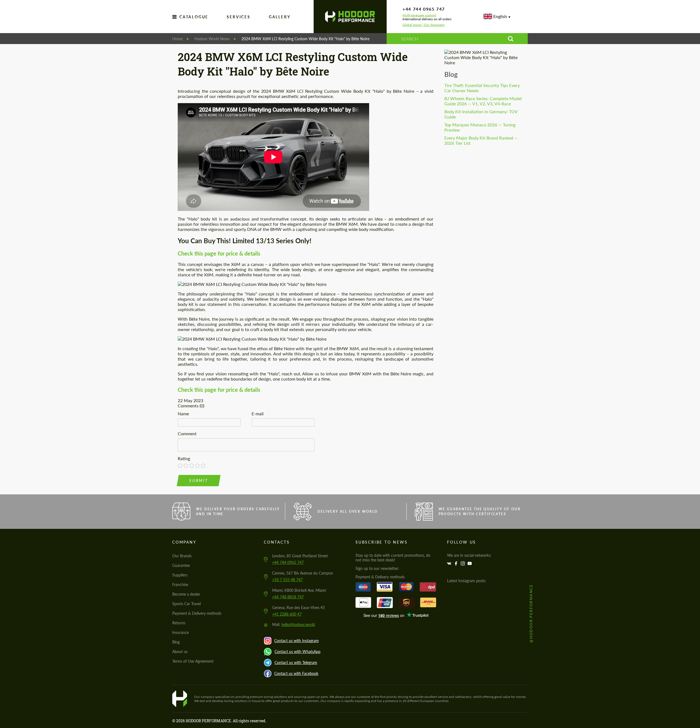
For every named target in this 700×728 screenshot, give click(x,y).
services (238, 16)
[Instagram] (463, 563)
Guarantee (181, 565)
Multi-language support (419, 15)
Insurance (180, 632)
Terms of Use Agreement (193, 661)
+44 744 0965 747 (423, 8)
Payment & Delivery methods (196, 613)
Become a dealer (186, 594)
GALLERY (280, 16)
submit (199, 480)
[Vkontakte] (450, 563)
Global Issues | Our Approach (423, 25)
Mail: (293, 624)
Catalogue (193, 16)
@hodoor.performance (531, 613)
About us (180, 651)
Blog (451, 74)
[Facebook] (456, 563)
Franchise (180, 584)
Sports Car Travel (186, 603)
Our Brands (182, 555)
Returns (178, 622)
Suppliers (180, 575)
